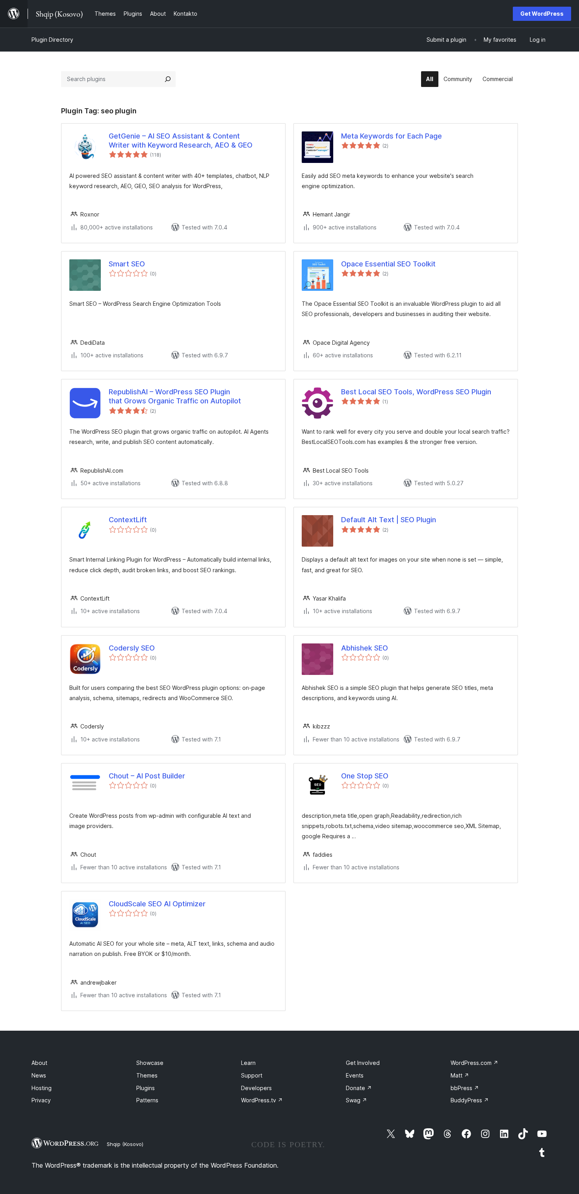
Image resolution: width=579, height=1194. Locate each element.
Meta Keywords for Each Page (391, 136)
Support (251, 1075)
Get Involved (363, 1062)
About (39, 1062)
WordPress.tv (262, 1100)
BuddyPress (470, 1100)
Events (355, 1075)
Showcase (149, 1062)
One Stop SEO (364, 776)
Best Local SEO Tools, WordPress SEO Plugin (416, 392)
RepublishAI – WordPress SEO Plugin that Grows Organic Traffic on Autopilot (175, 396)
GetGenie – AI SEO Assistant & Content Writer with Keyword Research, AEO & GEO (180, 140)
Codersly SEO (132, 648)
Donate (359, 1088)
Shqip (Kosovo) (125, 1144)
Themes (147, 1075)
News (39, 1075)
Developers (256, 1088)
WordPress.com (474, 1062)
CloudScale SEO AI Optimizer (157, 904)
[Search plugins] (168, 79)
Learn (248, 1062)
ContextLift (128, 520)
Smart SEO (127, 264)
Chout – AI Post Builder (147, 776)
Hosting (42, 1088)
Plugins (145, 1088)
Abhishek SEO (364, 648)
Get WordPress (542, 13)
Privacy (41, 1100)
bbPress (465, 1088)
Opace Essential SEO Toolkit (388, 264)
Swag (356, 1100)
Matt (460, 1075)
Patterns (147, 1100)
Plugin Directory (52, 39)
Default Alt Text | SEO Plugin (388, 520)
